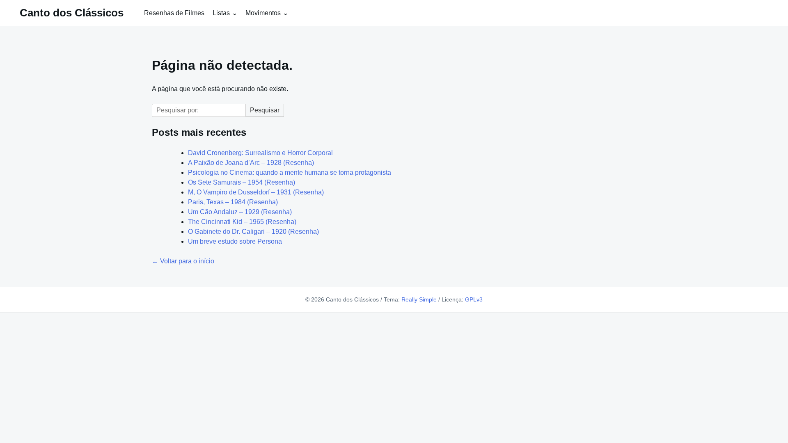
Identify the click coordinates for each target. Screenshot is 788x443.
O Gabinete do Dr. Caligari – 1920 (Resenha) (253, 231)
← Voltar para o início (183, 261)
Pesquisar (264, 110)
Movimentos (263, 12)
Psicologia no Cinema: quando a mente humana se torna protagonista (289, 172)
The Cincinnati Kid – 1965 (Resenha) (242, 221)
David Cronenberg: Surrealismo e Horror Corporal (260, 152)
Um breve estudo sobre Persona (235, 241)
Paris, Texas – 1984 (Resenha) (233, 202)
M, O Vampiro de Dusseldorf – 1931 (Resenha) (256, 192)
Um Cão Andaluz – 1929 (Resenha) (240, 211)
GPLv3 (474, 299)
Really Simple (419, 299)
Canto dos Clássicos (72, 13)
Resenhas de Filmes (174, 12)
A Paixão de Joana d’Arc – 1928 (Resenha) (251, 162)
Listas (221, 12)
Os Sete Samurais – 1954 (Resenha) (241, 182)
